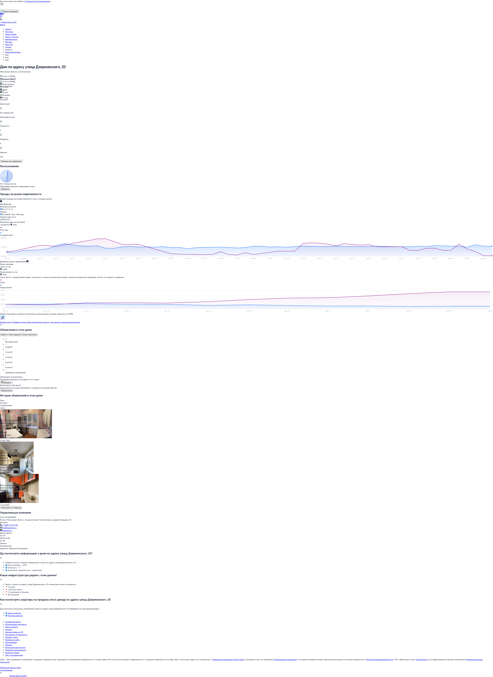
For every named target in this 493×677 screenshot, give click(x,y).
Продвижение (11, 642)
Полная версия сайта (18, 675)
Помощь (8, 645)
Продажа (9, 31)
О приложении (6, 670)
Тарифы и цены (11, 637)
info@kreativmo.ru (9, 528)
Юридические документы (16, 624)
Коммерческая (11, 39)
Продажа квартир (15, 615)
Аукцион (8, 629)
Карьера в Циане (12, 652)
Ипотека (8, 42)
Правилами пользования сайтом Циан (228, 659)
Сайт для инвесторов (14, 655)
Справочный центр (13, 622)
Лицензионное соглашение (285, 659)
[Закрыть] (2, 4)
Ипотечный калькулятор (15, 647)
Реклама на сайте (12, 640)
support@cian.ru (421, 659)
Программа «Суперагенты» (16, 634)
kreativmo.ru (7, 530)
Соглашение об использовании (37, 1)
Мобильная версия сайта (10, 667)
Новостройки (10, 34)
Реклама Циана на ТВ (14, 632)
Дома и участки (11, 37)
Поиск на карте (11, 627)
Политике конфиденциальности (379, 659)
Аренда (8, 29)
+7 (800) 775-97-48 (10, 525)
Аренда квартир (14, 613)
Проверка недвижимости (15, 650)
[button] (249, 341)
